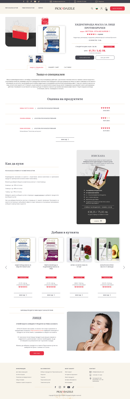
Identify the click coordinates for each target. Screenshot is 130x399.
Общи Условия (20, 380)
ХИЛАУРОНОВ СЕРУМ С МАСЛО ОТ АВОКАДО (107, 266)
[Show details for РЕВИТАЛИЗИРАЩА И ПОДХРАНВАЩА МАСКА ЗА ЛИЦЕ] (51, 250)
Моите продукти (69, 377)
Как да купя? (105, 57)
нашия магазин (39, 195)
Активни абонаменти (70, 380)
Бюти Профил (117, 8)
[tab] (36, 67)
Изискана (98, 155)
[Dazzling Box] (98, 177)
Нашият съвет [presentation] (53, 67)
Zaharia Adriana (25, 118)
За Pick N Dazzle (20, 374)
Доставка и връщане (21, 372)
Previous (6, 267)
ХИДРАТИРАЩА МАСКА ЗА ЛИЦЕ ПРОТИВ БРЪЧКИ (23, 266)
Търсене (43, 377)
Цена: (86, 50)
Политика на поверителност (24, 377)
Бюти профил (68, 382)
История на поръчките (71, 374)
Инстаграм (27, 1)
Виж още (64, 139)
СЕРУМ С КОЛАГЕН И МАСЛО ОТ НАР (78, 266)
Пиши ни (43, 374)
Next (124, 267)
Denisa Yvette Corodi (27, 108)
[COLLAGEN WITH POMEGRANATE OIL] (79, 250)
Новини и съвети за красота (23, 382)
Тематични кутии (28, 8)
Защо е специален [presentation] (36, 67)
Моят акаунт (68, 372)
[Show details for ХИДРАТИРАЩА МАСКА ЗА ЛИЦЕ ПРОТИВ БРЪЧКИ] (23, 250)
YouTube (35, 1)
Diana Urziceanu (25, 128)
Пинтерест (31, 1)
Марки (40, 8)
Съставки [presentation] (67, 67)
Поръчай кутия (85, 57)
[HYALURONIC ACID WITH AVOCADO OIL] (107, 250)
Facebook (24, 1)
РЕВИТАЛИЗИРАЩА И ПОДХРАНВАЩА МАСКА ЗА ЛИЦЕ (51, 266)
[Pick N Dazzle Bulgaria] (96, 8)
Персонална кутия (11, 8)
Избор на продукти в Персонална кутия (51, 372)
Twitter (39, 1)
